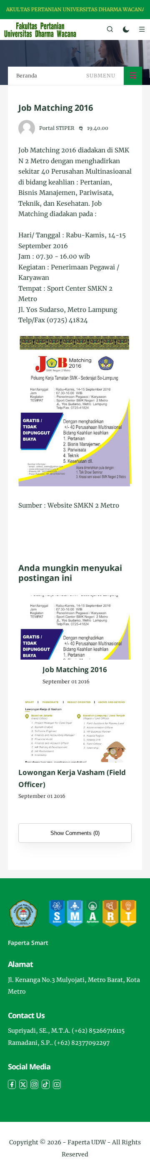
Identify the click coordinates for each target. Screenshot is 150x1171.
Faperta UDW (87, 1142)
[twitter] (23, 1084)
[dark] (126, 29)
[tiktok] (46, 1084)
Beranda (26, 75)
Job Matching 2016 (74, 669)
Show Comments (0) (75, 833)
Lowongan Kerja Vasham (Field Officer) (72, 778)
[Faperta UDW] (40, 29)
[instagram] (34, 1084)
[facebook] (12, 1084)
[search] (110, 29)
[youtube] (57, 1084)
